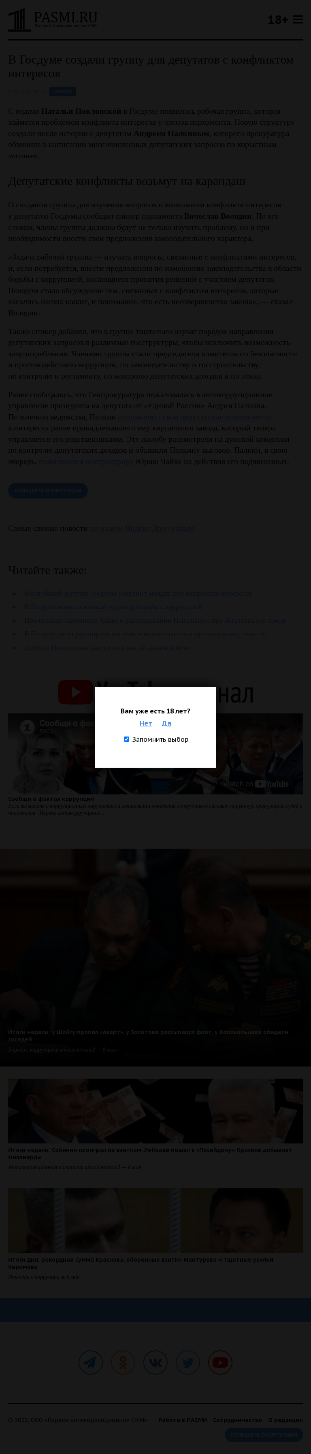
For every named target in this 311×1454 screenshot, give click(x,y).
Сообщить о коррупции (48, 491)
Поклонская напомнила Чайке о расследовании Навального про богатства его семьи (154, 620)
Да (166, 723)
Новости (62, 91)
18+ (277, 19)
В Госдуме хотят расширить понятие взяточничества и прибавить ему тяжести (145, 634)
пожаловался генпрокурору (86, 461)
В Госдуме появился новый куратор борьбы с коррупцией (113, 606)
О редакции (285, 1420)
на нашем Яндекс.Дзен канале (142, 528)
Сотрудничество (237, 1420)
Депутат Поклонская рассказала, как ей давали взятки (107, 647)
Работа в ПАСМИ (182, 1420)
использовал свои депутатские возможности (194, 416)
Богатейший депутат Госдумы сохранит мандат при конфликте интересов (138, 593)
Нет (146, 723)
